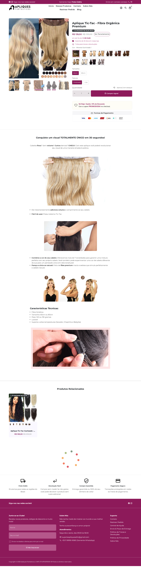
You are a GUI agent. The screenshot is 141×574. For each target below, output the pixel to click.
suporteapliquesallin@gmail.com (74, 537)
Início (51, 6)
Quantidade (77, 88)
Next (66, 48)
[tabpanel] (14, 85)
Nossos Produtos (63, 6)
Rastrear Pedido (67, 9)
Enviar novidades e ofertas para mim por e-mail (27, 541)
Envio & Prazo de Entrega (120, 529)
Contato (77, 6)
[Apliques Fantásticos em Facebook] (9, 2)
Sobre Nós (87, 6)
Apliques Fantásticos (28, 562)
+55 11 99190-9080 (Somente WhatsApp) (77, 540)
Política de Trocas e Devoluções (118, 533)
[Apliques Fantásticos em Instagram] (12, 2)
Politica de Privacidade (119, 538)
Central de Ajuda (117, 525)
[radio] (76, 53)
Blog (79, 9)
